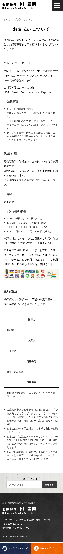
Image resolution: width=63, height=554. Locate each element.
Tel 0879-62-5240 (12, 523)
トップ (7, 19)
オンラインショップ (17, 548)
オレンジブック (47, 548)
